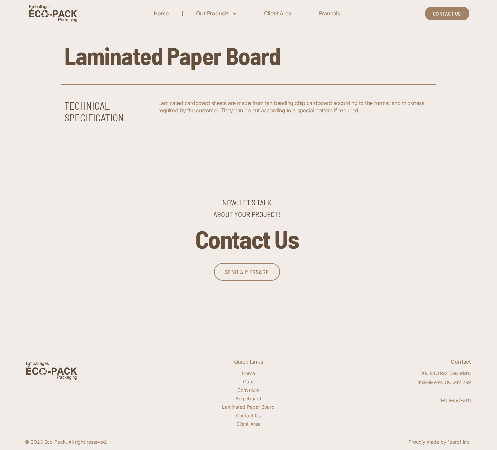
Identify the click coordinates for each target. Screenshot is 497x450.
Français (329, 13)
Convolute (248, 390)
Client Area (277, 13)
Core (248, 381)
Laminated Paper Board (248, 407)
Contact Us (248, 415)
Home (160, 13)
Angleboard (248, 398)
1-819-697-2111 (455, 400)
